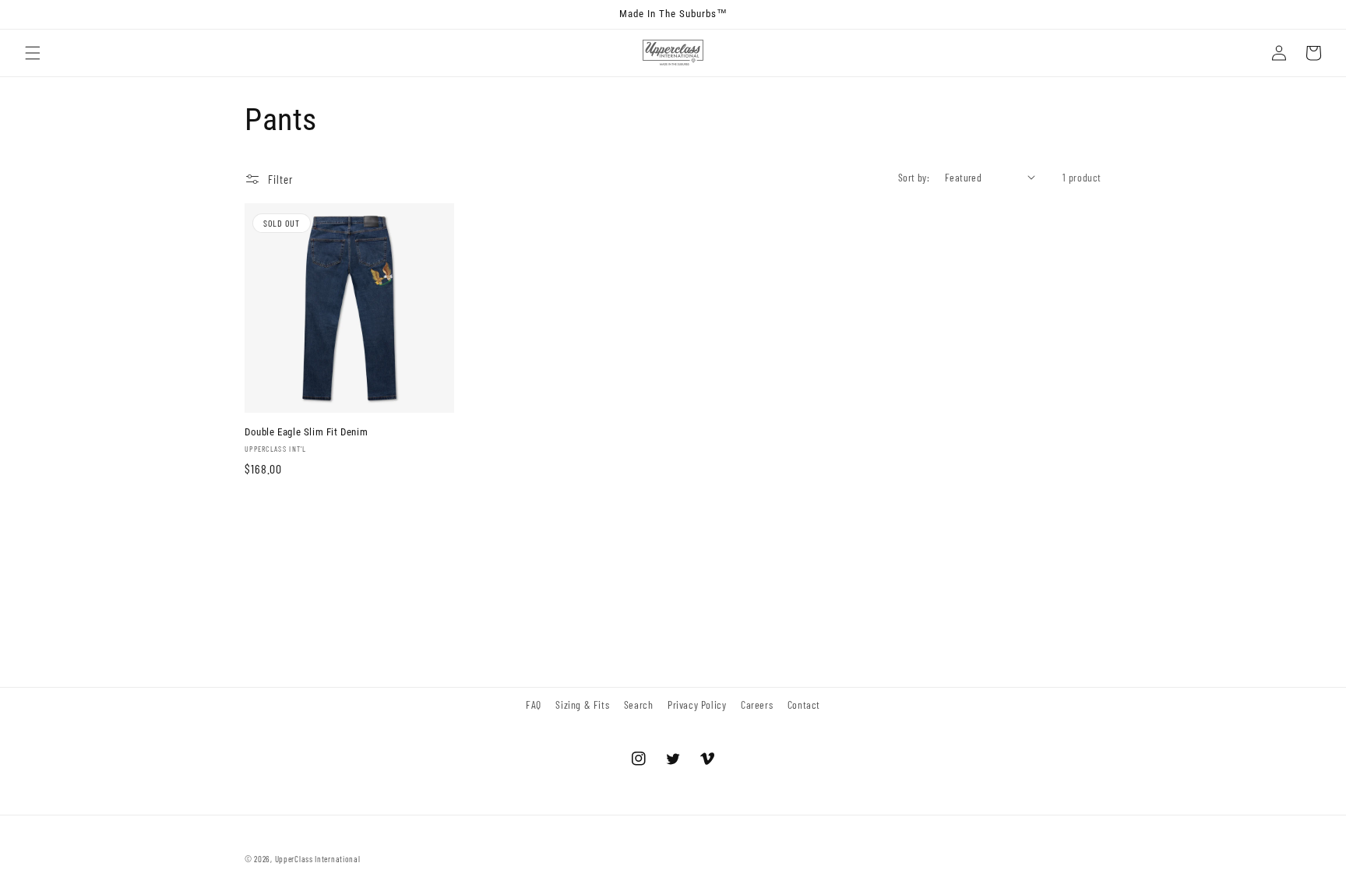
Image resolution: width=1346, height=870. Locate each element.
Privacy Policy (697, 704)
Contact (804, 704)
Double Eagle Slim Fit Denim (306, 432)
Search (639, 704)
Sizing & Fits (582, 704)
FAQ (533, 704)
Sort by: (913, 177)
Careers (757, 704)
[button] (33, 53)
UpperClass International (318, 859)
